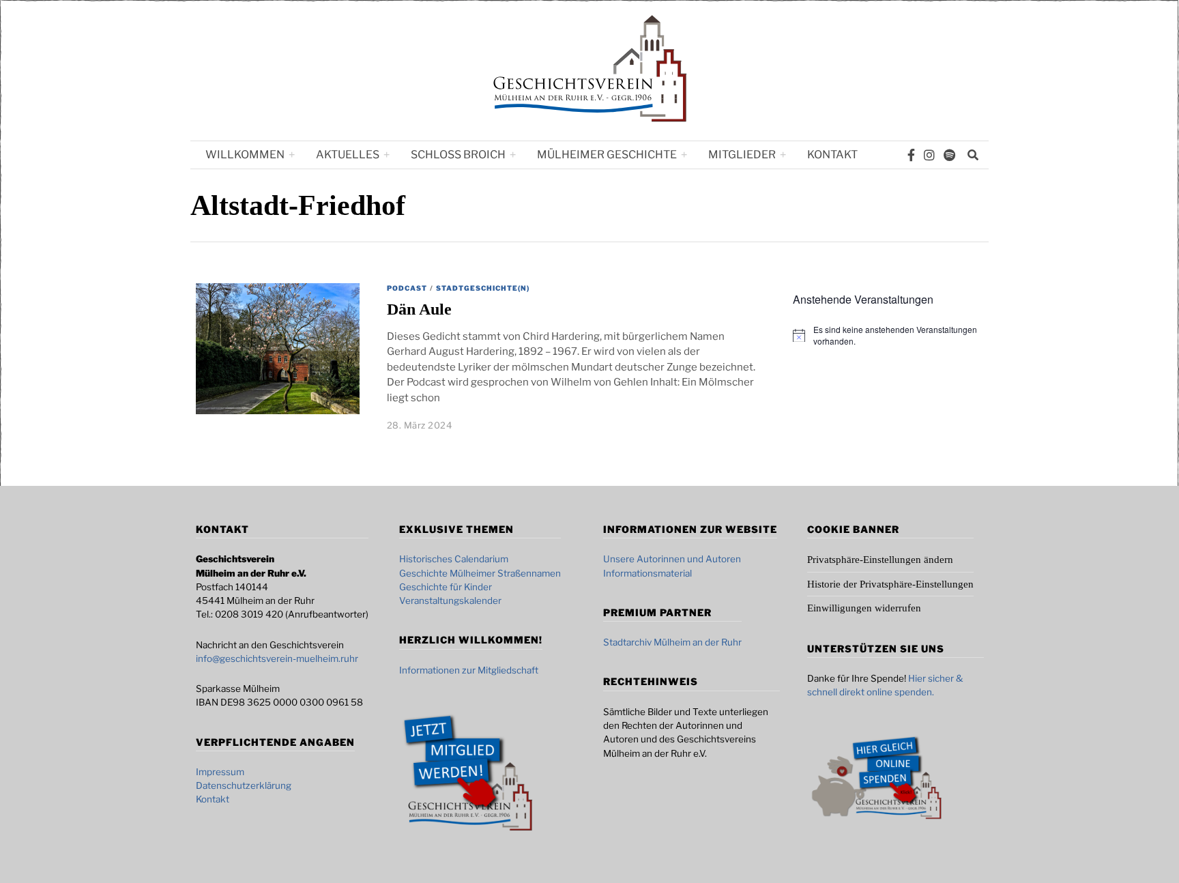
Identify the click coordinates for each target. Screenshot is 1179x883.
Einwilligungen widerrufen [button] (864, 608)
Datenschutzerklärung (243, 785)
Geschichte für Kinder (445, 586)
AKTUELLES (347, 154)
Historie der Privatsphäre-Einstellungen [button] (890, 584)
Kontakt (832, 154)
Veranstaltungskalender (450, 600)
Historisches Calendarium (453, 558)
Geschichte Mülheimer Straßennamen (480, 573)
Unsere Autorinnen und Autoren (672, 558)
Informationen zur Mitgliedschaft (468, 670)
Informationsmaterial (647, 573)
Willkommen (245, 154)
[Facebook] (911, 155)
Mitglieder (742, 154)
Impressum (220, 771)
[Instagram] (929, 155)
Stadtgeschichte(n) (482, 288)
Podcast (407, 288)
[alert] (898, 335)
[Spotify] (949, 155)
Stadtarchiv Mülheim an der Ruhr (672, 642)
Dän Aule (419, 309)
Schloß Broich (458, 154)
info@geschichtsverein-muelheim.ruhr (277, 658)
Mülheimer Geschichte (607, 154)
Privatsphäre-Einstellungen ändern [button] (880, 559)
